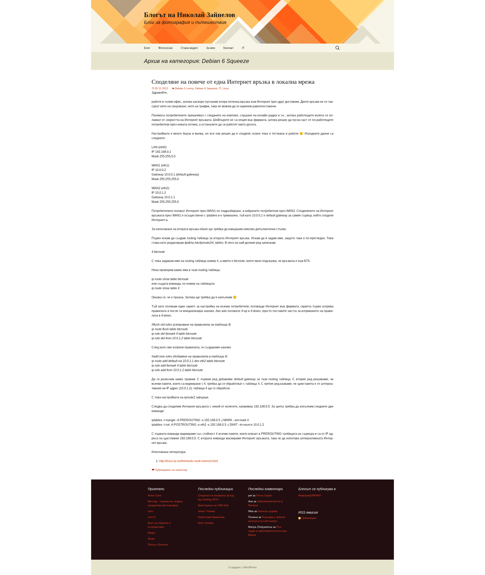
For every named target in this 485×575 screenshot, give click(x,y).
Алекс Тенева (206, 511)
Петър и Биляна (158, 544)
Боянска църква (267, 511)
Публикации (308, 517)
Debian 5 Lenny (184, 88)
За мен (210, 47)
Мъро (151, 538)
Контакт (228, 47)
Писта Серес (264, 495)
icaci (150, 511)
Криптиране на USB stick (213, 505)
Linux (225, 88)
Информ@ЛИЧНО (309, 495)
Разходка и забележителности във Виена (267, 530)
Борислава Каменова (211, 517)
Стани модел (189, 47)
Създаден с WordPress (242, 567)
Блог (147, 47)
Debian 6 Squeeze (206, 88)
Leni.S (151, 517)
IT (243, 47)
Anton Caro (154, 495)
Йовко (151, 532)
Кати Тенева (205, 522)
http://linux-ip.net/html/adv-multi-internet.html (188, 461)
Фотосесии (165, 47)
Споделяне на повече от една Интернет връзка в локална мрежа (233, 81)
